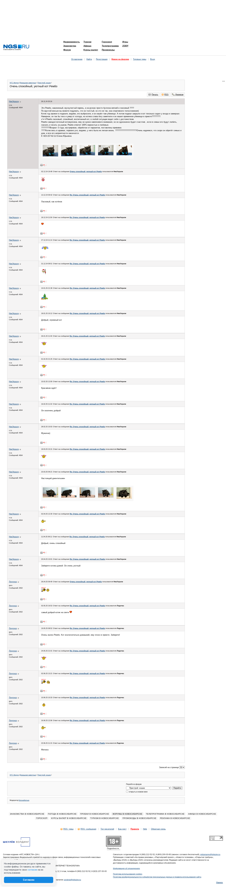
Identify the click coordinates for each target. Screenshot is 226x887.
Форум (67, 50)
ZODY (125, 46)
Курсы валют (90, 50)
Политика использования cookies (127, 874)
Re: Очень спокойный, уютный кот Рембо (87, 195)
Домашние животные (28, 83)
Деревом (179, 94)
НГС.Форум (14, 83)
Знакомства (69, 46)
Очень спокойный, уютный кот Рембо (86, 171)
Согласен (28, 879)
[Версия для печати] (41, 165)
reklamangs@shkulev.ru (210, 854)
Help (145, 829)
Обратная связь (158, 829)
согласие (32, 869)
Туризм (87, 42)
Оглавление (76, 59)
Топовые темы (139, 59)
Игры (125, 42)
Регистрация (101, 59)
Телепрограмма (110, 46)
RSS (166, 94)
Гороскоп (107, 42)
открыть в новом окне (138, 792)
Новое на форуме (120, 59)
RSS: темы (68, 829)
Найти (89, 59)
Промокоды (108, 50)
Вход (152, 59)
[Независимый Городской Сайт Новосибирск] (16, 48)
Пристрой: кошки (44, 83)
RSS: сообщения (88, 829)
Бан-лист (122, 829)
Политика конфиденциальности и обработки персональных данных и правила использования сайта (157, 877)
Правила (135, 829)
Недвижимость (71, 42)
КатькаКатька (24, 800)
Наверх (219, 882)
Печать (155, 94)
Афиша (87, 46)
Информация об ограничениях (126, 868)
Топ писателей (107, 829)
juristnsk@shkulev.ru (72, 880)
